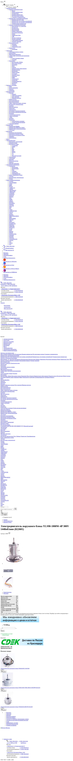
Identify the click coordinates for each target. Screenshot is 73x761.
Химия (10, 57)
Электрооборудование (17, 40)
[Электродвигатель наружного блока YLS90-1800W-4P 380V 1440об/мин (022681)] (14, 563)
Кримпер (14, 44)
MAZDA (11, 214)
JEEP (10, 207)
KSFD (13, 146)
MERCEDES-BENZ (14, 216)
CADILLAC (12, 187)
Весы (13, 66)
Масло (13, 10)
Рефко (13, 77)
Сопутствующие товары (18, 58)
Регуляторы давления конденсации (17, 112)
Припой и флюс (16, 75)
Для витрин (12, 158)
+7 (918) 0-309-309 (18, 292)
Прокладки (12, 108)
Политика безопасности (9, 279)
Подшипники (15, 13)
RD (13, 148)
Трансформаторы (16, 173)
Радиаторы (14, 49)
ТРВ (13, 36)
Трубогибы (14, 80)
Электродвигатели (7, 521)
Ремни (13, 34)
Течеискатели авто (16, 46)
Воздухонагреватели (14, 100)
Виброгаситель (12, 99)
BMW (10, 185)
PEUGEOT (11, 222)
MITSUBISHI (12, 218)
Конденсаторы (15, 28)
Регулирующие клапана (18, 16)
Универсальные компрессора (19, 23)
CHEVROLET (12, 190)
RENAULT (12, 227)
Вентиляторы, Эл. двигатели (19, 26)
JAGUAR (11, 205)
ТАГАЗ (11, 243)
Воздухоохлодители (14, 102)
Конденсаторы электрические (16, 177)
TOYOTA (11, 237)
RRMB (13, 152)
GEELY (11, 200)
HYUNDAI (12, 203)
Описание (5, 593)
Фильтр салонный (16, 39)
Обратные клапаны (16, 95)
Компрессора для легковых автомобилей (22, 22)
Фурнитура (12, 119)
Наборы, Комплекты (17, 31)
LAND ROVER (13, 211)
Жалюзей (11, 159)
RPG (13, 149)
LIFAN (10, 213)
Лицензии (5, 276)
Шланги (14, 84)
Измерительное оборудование (19, 68)
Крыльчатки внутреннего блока (17, 135)
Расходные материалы (17, 32)
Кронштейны (12, 53)
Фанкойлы (11, 90)
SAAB (10, 228)
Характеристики (7, 592)
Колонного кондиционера (15, 132)
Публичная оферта (7, 277)
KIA (10, 208)
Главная (5, 519)
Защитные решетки (14, 123)
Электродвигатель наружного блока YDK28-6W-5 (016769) (15, 668)
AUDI (10, 184)
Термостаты (15, 172)
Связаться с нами (7, 739)
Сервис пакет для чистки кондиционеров (19, 55)
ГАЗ (10, 241)
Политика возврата (11, 716)
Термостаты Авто (16, 35)
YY (13, 154)
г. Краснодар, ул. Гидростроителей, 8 (10, 289)
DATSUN (11, 195)
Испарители (15, 27)
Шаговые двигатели (14, 163)
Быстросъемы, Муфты (17, 62)
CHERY (11, 189)
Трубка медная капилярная (18, 122)
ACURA (11, 181)
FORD (10, 199)
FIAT (10, 198)
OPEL (10, 221)
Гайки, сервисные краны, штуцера (17, 103)
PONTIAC (11, 225)
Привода (11, 89)
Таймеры (14, 171)
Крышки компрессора (17, 14)
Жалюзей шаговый (16, 155)
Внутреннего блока (14, 144)
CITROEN (11, 193)
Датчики (11, 176)
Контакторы (15, 167)
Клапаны (11, 105)
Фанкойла (11, 136)
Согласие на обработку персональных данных (17, 719)
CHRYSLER (12, 191)
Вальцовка (14, 64)
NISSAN (11, 220)
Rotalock (14, 94)
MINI (10, 217)
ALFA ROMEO (13, 182)
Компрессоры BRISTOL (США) (17, 127)
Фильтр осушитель (16, 37)
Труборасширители (16, 81)
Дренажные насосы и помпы (16, 52)
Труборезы (14, 82)
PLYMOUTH (12, 223)
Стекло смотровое (13, 116)
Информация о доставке (12, 722)
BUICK (11, 186)
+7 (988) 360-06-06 (18, 296)
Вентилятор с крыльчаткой (15, 141)
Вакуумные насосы (16, 63)
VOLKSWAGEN (13, 239)
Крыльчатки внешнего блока (16, 134)
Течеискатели (15, 78)
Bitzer (10, 86)
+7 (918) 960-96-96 (18, 300)
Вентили (11, 93)
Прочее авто (12, 48)
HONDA (11, 202)
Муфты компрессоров (17, 12)
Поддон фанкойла (13, 87)
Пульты (11, 178)
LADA (10, 209)
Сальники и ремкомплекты (18, 17)
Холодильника (12, 137)
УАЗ (10, 244)
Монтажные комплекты (15, 54)
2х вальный (15, 145)
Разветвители (12, 109)
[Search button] (15, 509)
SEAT (10, 230)
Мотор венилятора (13, 161)
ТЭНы (10, 117)
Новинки (8, 715)
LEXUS (11, 212)
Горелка (14, 67)
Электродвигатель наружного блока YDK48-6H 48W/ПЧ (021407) (17, 706)
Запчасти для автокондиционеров (17, 25)
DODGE (11, 196)
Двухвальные (12, 157)
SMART (11, 232)
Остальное (14, 73)
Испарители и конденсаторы (16, 104)
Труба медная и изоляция (18, 121)
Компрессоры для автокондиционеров (18, 18)
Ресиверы (11, 113)
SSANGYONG (12, 234)
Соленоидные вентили (14, 114)
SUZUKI (11, 236)
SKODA (11, 231)
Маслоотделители (13, 107)
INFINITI (11, 204)
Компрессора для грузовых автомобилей (22, 21)
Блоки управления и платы (15, 175)
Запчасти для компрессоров (16, 9)
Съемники (14, 45)
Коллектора (15, 71)
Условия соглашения (11, 725)
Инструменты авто (13, 43)
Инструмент (12, 60)
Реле (13, 169)
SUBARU (11, 235)
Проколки (14, 76)
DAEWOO (11, 194)
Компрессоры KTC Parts (18, 19)
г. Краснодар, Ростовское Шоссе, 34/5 (10, 295)
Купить (2, 630)
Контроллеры (15, 168)
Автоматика (12, 166)
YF (12, 153)
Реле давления (15, 96)
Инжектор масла (16, 69)
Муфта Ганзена (15, 72)
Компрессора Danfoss (14, 126)
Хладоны (14, 59)
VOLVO (11, 240)
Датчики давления (16, 41)
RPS (13, 150)
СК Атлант (11, 130)
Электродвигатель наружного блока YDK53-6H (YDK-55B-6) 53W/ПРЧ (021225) (20, 687)
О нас (4, 278)
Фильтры (11, 118)
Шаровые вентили (16, 98)
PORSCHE (11, 226)
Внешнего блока (13, 143)
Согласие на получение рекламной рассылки (17, 720)
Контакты (5, 274)
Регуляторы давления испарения (17, 111)
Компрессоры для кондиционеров (17, 128)
